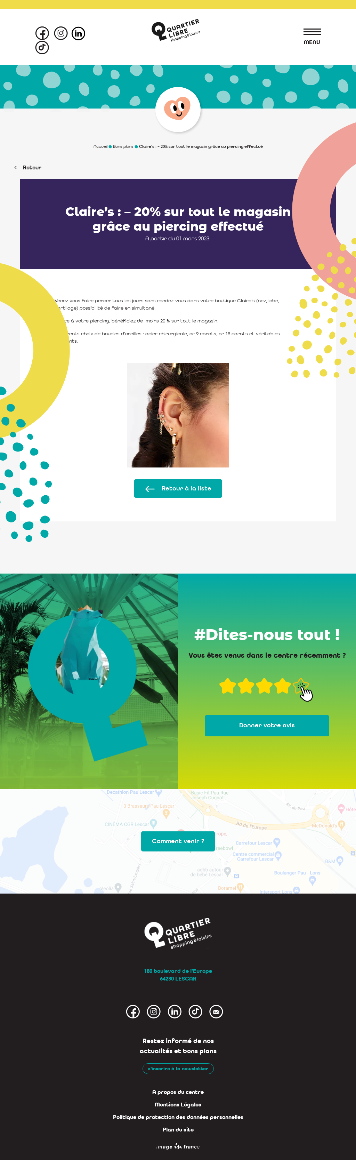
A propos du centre (178, 1092)
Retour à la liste (186, 488)
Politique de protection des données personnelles (178, 1117)
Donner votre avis (267, 725)
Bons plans (123, 146)
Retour (32, 167)
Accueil (100, 146)
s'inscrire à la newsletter (178, 1069)
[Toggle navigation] (309, 33)
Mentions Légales (178, 1104)
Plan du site (178, 1129)
